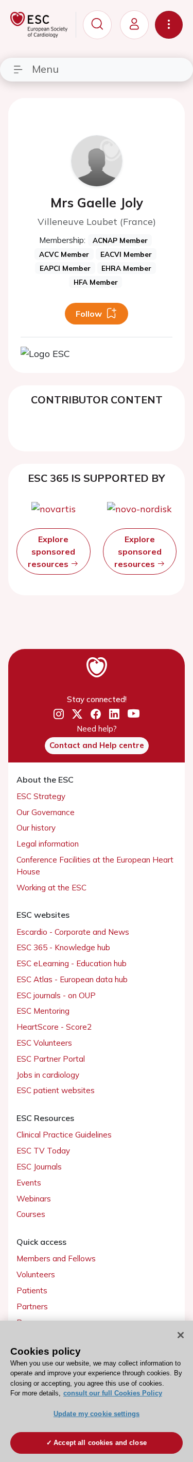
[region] (96, 1391)
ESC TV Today (43, 1151)
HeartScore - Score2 (54, 1027)
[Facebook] (96, 714)
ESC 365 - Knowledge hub (63, 947)
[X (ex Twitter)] (77, 714)
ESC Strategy (40, 796)
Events (28, 1183)
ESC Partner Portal (50, 1059)
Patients (31, 1290)
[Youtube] (133, 714)
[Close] (180, 1335)
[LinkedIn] (114, 714)
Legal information (47, 844)
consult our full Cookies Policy (112, 1393)
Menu (45, 68)
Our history (36, 828)
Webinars (33, 1199)
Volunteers (35, 1274)
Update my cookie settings (96, 1414)
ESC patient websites (55, 1090)
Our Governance (45, 812)
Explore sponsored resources (51, 551)
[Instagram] (59, 714)
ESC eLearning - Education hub (71, 963)
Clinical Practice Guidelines (64, 1135)
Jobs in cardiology (47, 1075)
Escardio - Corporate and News (72, 932)
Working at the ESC (51, 887)
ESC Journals (39, 1167)
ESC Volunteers (44, 1043)
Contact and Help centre (96, 745)
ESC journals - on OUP (56, 995)
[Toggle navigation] (169, 25)
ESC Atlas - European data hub (72, 979)
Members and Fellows (56, 1258)
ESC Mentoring (42, 1011)
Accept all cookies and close (100, 1443)
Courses (30, 1214)
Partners (32, 1306)
